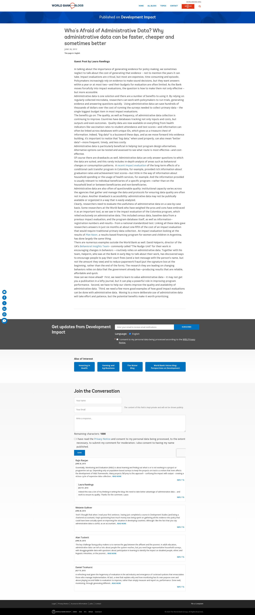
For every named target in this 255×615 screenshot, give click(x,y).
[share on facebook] (4, 297)
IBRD (75, 612)
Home (141, 6)
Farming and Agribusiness (108, 366)
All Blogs (152, 6)
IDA (80, 612)
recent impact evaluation (131, 165)
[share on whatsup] (4, 314)
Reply (179, 480)
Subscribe (186, 327)
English (77, 53)
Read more (116, 476)
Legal (54, 604)
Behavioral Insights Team (94, 246)
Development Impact (138, 17)
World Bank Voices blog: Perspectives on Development (165, 366)
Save (79, 453)
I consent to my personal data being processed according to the (157, 341)
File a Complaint (197, 604)
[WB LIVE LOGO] (188, 6)
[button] (200, 6)
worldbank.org (193, 2)
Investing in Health (84, 366)
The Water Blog (132, 366)
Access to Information (79, 604)
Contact (174, 6)
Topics (163, 6)
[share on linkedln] (4, 309)
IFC (85, 612)
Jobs (91, 604)
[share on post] (4, 303)
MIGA (91, 612)
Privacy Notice (102, 438)
